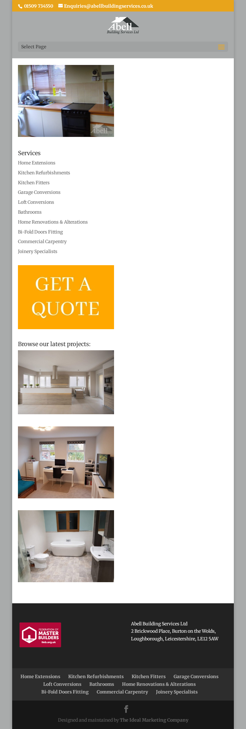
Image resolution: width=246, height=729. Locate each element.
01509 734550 (38, 6)
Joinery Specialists (37, 251)
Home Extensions (36, 163)
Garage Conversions (39, 192)
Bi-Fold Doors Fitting (40, 232)
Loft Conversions (36, 202)
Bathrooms (30, 212)
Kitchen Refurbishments (44, 173)
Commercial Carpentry (42, 241)
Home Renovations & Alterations (53, 222)
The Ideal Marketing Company (154, 720)
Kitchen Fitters (34, 183)
